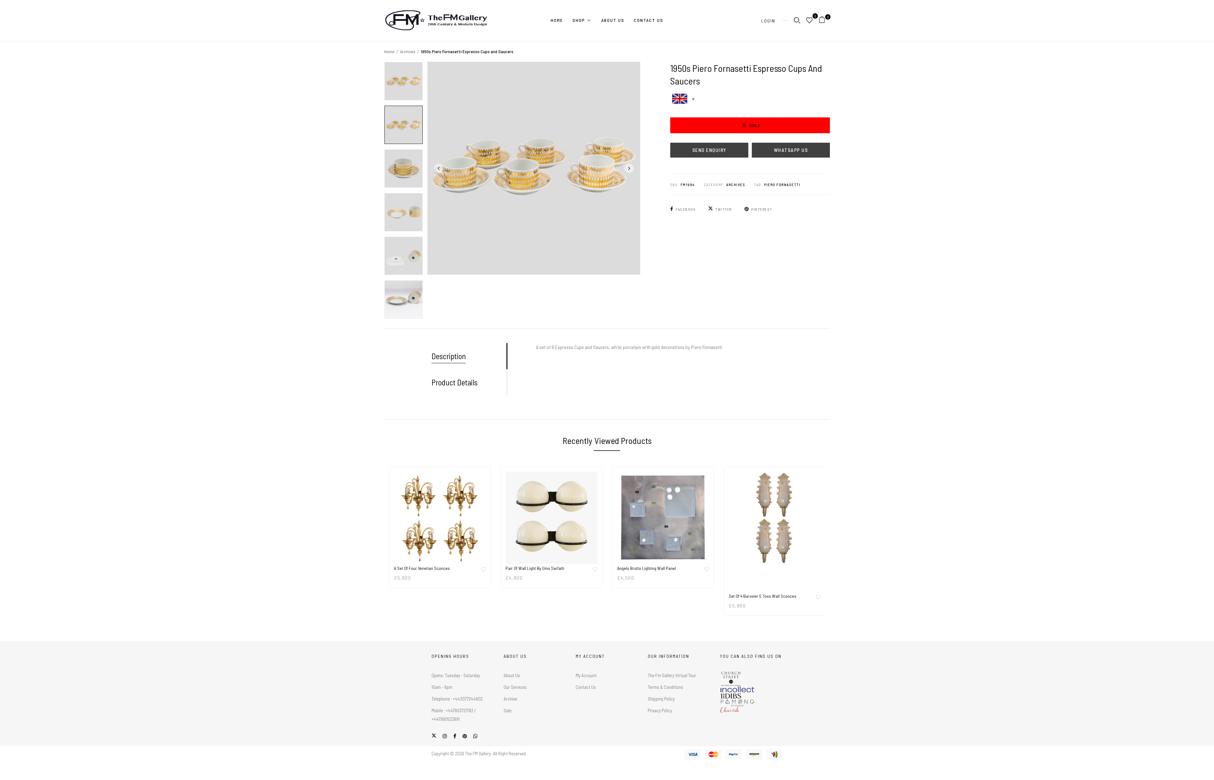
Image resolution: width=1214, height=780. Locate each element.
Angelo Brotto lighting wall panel (646, 568)
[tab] (469, 356)
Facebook (686, 209)
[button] (824, 20)
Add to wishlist (483, 569)
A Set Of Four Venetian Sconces (422, 568)
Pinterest (761, 209)
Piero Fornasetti (782, 184)
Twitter (723, 209)
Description (449, 356)
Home (389, 51)
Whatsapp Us (791, 150)
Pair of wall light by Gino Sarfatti (535, 568)
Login (768, 20)
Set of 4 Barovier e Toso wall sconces (762, 596)
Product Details (455, 382)
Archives (407, 51)
